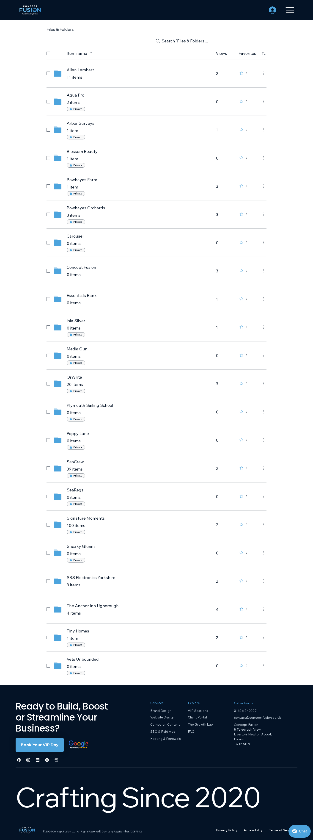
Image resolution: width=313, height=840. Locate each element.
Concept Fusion (246, 725)
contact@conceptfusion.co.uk (257, 717)
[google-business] (56, 760)
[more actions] (263, 73)
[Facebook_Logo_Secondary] (19, 760)
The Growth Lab (200, 724)
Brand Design (160, 711)
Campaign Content (165, 724)
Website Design (162, 717)
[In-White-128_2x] (37, 760)
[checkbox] (48, 53)
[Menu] (290, 10)
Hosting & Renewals (165, 739)
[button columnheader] (263, 53)
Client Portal (197, 717)
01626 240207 (245, 711)
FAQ (191, 731)
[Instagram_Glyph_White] (28, 760)
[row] (156, 52)
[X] (47, 760)
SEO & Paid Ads (162, 731)
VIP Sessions (198, 711)
